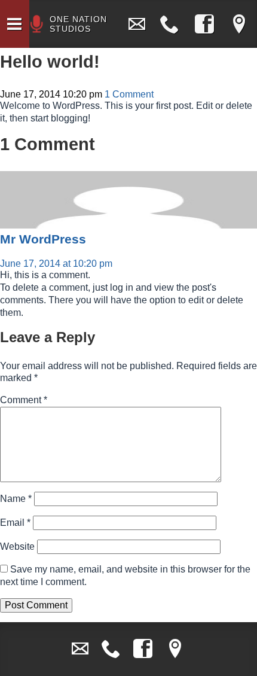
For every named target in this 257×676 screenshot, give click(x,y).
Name (16, 499)
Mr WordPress (43, 239)
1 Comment (129, 94)
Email (15, 522)
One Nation (78, 24)
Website (17, 546)
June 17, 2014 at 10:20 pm (56, 263)
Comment (23, 400)
